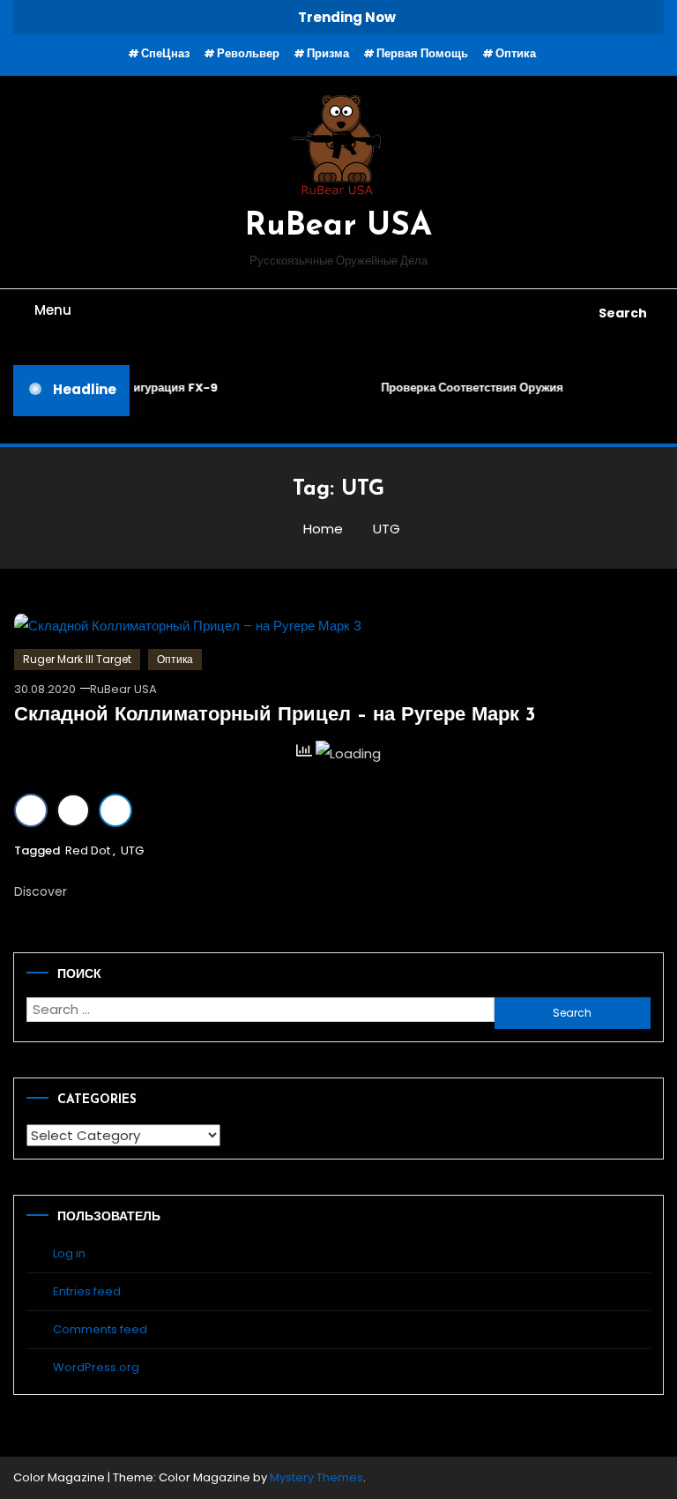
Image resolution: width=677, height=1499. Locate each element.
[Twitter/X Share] (73, 810)
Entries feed (87, 1291)
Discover (42, 891)
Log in (69, 1253)
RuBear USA (338, 226)
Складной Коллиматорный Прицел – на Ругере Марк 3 (274, 715)
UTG (132, 850)
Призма (328, 53)
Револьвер (248, 53)
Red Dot (87, 850)
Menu (52, 310)
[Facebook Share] (31, 810)
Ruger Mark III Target (77, 659)
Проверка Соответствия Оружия (469, 387)
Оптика (515, 53)
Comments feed (100, 1329)
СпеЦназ (165, 53)
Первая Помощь (422, 53)
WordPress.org (96, 1367)
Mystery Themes (316, 1477)
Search (623, 313)
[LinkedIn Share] (115, 810)
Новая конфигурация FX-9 (139, 387)
